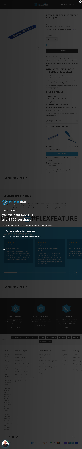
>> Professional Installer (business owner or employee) (27, 225)
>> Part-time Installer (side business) (19, 231)
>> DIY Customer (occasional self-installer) (21, 236)
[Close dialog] (80, 2)
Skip (4, 249)
